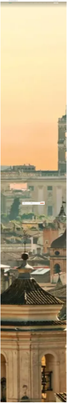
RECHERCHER (42, 203)
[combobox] (26, 203)
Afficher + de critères (42, 201)
